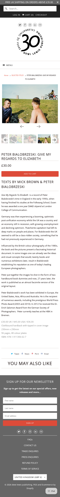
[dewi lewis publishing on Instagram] (30, 25)
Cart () (29, 15)
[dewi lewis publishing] (30, 43)
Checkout (41, 15)
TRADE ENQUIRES (30, 451)
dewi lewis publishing (22, 484)
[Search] (6, 8)
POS (35, 484)
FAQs (30, 439)
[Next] (38, 126)
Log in (16, 15)
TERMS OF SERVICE (30, 468)
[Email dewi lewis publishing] (40, 25)
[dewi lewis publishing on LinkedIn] (35, 25)
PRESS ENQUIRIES (30, 457)
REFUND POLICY (30, 462)
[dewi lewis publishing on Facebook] (25, 25)
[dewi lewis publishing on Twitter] (20, 25)
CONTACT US (30, 445)
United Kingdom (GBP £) (29, 477)
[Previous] (22, 126)
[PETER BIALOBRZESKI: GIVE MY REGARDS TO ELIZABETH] (30, 103)
